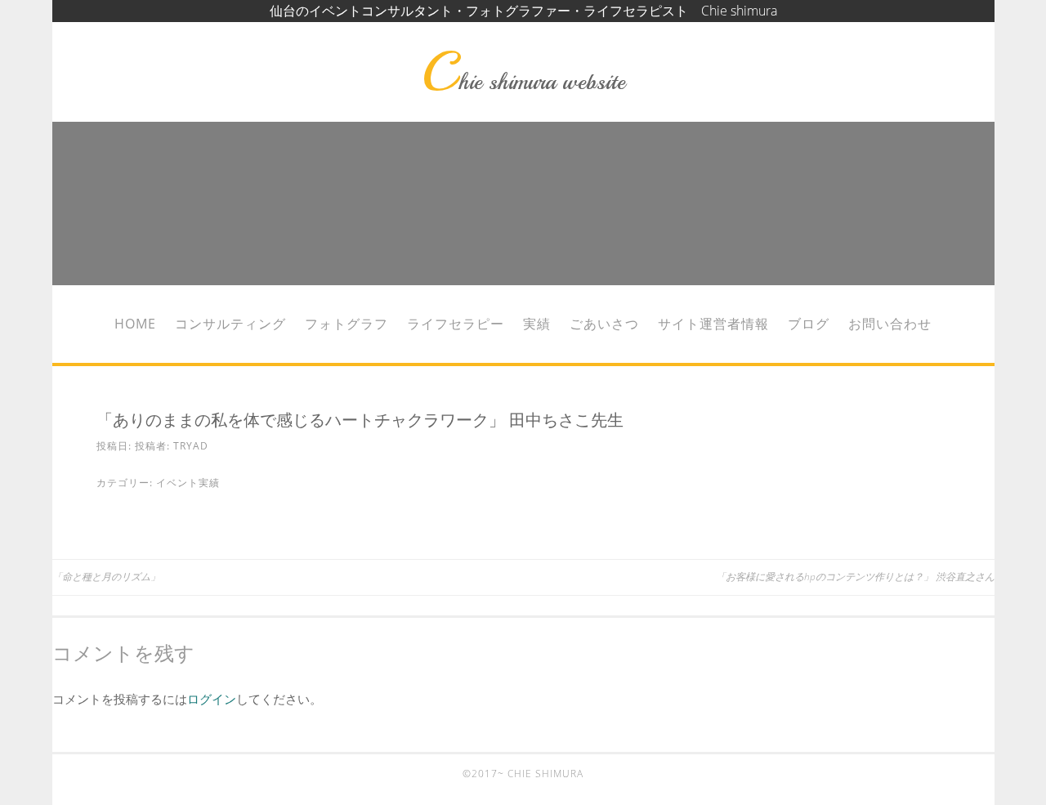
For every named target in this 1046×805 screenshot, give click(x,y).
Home (135, 324)
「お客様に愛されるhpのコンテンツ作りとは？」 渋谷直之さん (855, 577)
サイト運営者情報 (713, 324)
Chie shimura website (523, 82)
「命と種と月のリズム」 (106, 577)
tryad (190, 446)
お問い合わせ (890, 324)
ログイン (211, 699)
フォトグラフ (346, 324)
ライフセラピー (455, 324)
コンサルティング (230, 324)
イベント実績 (188, 483)
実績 (537, 324)
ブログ (808, 324)
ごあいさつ (604, 324)
